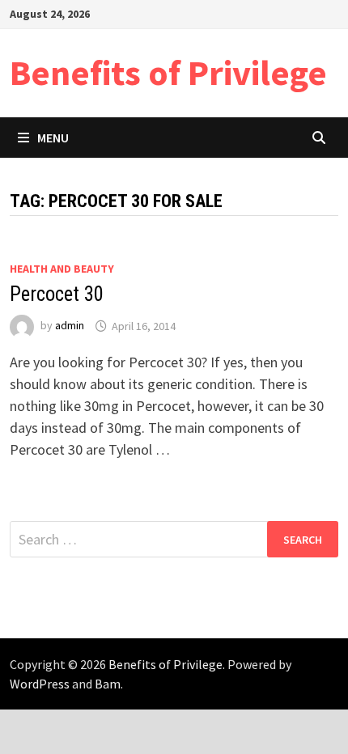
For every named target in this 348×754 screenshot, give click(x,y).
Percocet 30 (57, 294)
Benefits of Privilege (168, 72)
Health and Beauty (62, 268)
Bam (108, 684)
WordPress (40, 684)
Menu (53, 137)
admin (69, 326)
